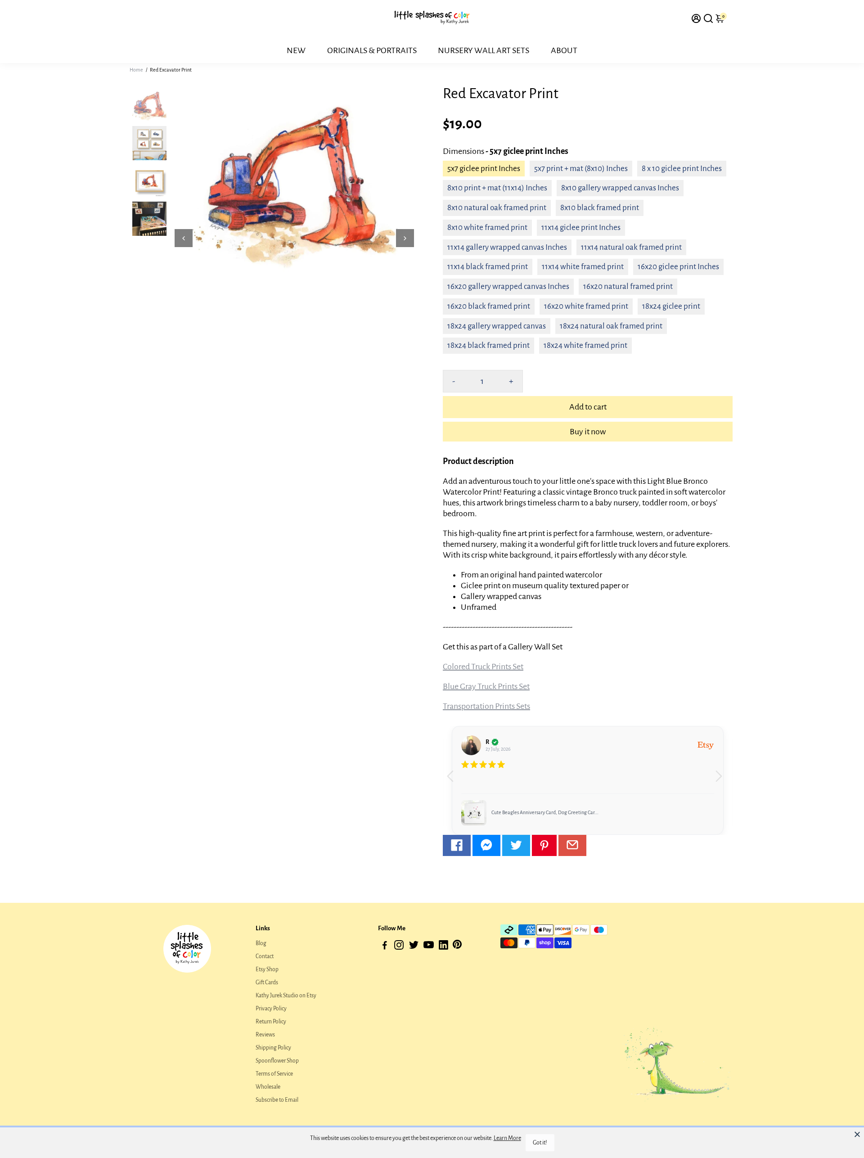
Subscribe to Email (277, 1100)
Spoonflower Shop (277, 1061)
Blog (261, 943)
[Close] (857, 1134)
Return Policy (271, 1021)
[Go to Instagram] (399, 946)
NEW (296, 50)
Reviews (265, 1035)
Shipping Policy (273, 1048)
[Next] (405, 238)
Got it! (540, 1143)
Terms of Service (274, 1074)
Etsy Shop (267, 969)
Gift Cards (267, 982)
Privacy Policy (271, 1008)
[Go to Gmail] (572, 845)
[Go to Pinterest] (544, 845)
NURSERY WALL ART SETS (483, 50)
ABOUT (564, 50)
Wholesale (268, 1087)
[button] (722, 780)
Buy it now (588, 431)
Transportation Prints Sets (486, 706)
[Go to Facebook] (457, 845)
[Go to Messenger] (486, 845)
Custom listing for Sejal (515, 812)
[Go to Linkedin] (443, 946)
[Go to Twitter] (516, 845)
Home (136, 69)
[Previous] (184, 238)
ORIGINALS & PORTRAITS (372, 50)
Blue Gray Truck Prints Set (486, 686)
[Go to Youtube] (428, 946)
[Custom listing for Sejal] (473, 812)
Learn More (507, 1138)
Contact (265, 956)
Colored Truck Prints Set (483, 666)
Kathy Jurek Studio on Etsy (286, 995)
